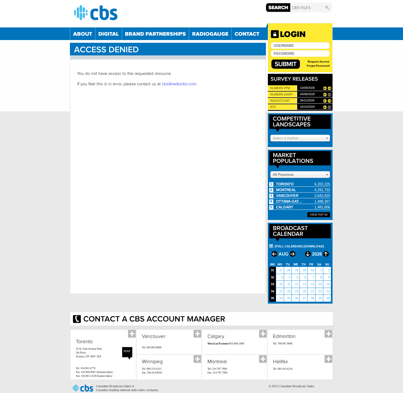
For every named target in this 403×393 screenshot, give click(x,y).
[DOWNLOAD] (313, 246)
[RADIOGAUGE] (210, 33)
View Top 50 (319, 214)
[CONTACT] (247, 33)
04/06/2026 (307, 94)
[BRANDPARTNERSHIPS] (155, 33)
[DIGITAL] (108, 33)
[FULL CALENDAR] (289, 246)
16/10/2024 (307, 106)
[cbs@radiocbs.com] (179, 83)
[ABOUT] (82, 33)
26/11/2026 (307, 100)
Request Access (319, 61)
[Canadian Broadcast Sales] (168, 12)
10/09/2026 (307, 87)
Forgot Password (318, 65)
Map (127, 351)
